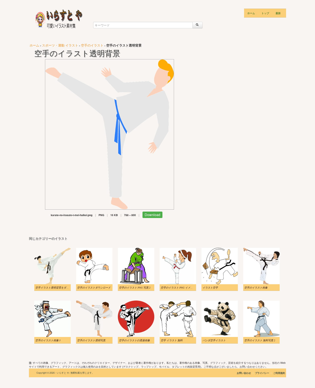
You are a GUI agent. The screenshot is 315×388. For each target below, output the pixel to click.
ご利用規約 (279, 372)
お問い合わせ (244, 372)
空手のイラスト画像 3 (47, 340)
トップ (265, 13)
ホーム (251, 13)
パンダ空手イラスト (214, 340)
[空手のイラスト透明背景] (109, 134)
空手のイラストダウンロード (94, 287)
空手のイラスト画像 (255, 287)
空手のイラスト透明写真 (91, 340)
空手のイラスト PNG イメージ (178, 287)
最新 (278, 13)
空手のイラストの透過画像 (134, 340)
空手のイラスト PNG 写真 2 (134, 287)
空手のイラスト (92, 45)
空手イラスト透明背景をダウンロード (57, 287)
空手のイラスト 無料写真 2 (259, 340)
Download (152, 214)
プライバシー (262, 372)
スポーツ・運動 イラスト (60, 45)
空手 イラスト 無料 (172, 340)
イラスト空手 (210, 287)
